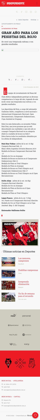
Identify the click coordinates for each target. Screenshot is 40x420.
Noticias (33, 20)
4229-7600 (7, 387)
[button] (10, 80)
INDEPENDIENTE (13, 3)
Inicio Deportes (23, 20)
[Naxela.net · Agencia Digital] (30, 415)
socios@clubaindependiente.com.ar (14, 390)
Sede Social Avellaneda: (12, 381)
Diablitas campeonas (28, 270)
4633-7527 (7, 403)
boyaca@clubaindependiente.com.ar (15, 406)
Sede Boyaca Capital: (11, 396)
